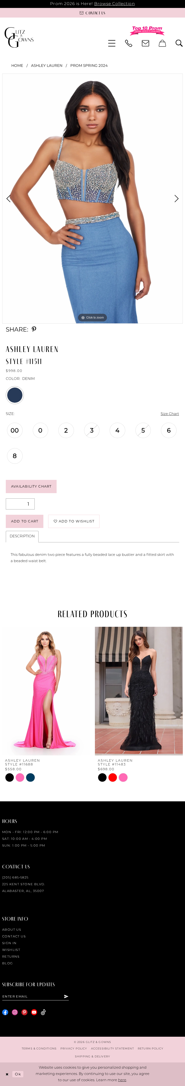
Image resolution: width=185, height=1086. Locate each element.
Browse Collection (114, 4)
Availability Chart (31, 486)
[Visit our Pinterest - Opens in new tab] (24, 1012)
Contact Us (14, 936)
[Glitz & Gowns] (19, 37)
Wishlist (11, 950)
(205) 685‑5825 (15, 877)
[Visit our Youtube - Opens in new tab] (34, 1012)
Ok (18, 1074)
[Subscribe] (66, 996)
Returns (11, 956)
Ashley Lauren (46, 65)
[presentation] (98, 691)
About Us (11, 929)
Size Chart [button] (170, 414)
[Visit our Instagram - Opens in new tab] (15, 1012)
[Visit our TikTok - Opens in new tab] (43, 1012)
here (122, 1080)
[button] (111, 43)
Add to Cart (24, 521)
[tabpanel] (92, 198)
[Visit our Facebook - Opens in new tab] (5, 1012)
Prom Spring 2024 (89, 65)
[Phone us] (128, 43)
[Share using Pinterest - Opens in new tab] (34, 329)
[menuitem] (111, 43)
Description (22, 536)
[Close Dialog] (7, 1074)
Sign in (9, 943)
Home (17, 65)
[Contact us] (145, 43)
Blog (7, 963)
